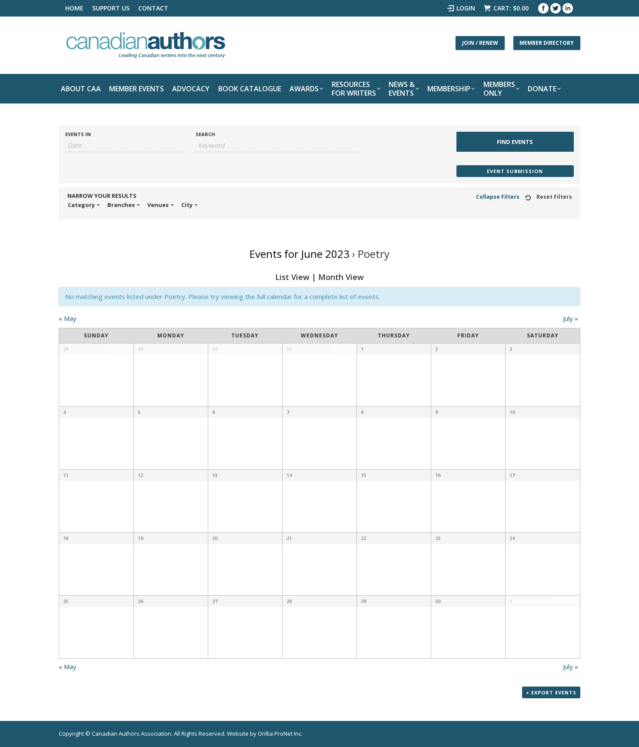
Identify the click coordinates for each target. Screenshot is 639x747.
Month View (341, 277)
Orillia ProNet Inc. (280, 733)
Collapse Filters (497, 196)
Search (205, 134)
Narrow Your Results (101, 196)
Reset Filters (554, 196)
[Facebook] (543, 8)
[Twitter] (555, 8)
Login (465, 8)
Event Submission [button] (515, 171)
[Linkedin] (567, 8)
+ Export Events (551, 692)
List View (292, 277)
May (68, 318)
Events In (78, 134)
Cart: (511, 8)
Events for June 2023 (299, 254)
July (570, 318)
